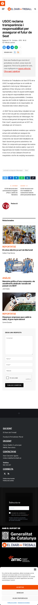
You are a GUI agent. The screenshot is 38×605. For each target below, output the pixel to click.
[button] (2, 3)
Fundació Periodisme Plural (13, 437)
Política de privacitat (9, 478)
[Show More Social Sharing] (20, 47)
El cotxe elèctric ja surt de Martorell (17, 250)
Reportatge (9, 246)
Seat (26, 170)
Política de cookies (12, 602)
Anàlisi (6, 278)
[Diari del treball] (19, 9)
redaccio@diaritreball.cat (12, 458)
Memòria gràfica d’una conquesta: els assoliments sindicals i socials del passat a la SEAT (18, 283)
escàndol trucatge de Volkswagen (13, 170)
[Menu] (3, 9)
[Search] (35, 9)
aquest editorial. (24, 68)
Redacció (5, 40)
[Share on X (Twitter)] (4, 47)
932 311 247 (7, 465)
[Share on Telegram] (12, 47)
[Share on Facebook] (8, 47)
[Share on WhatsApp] (16, 47)
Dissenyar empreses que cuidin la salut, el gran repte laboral (16, 318)
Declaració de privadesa (24, 602)
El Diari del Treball (9, 432)
